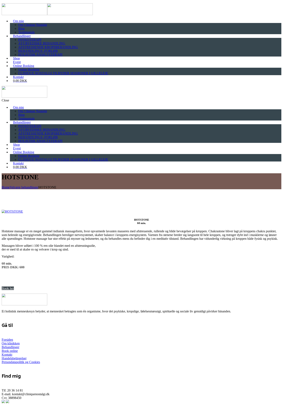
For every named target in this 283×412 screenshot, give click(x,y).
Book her (8, 288)
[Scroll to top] (2, 409)
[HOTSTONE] (12, 211)
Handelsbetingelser (14, 358)
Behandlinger (10, 347)
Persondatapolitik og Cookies (21, 362)
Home (6, 187)
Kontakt (7, 354)
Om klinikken (11, 343)
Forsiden (7, 339)
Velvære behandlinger (24, 187)
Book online (10, 351)
